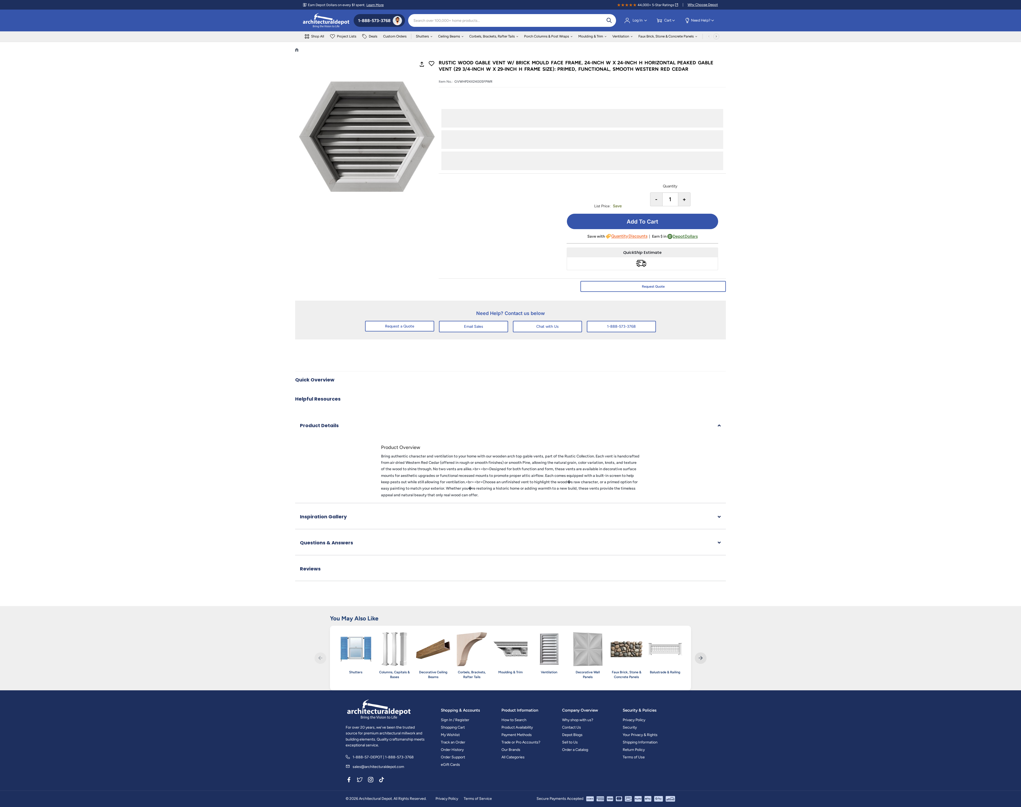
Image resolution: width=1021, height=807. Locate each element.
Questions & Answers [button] (326, 542)
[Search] (609, 20)
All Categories (513, 757)
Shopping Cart (453, 727)
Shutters (422, 36)
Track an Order (453, 742)
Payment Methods (516, 735)
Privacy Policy (634, 720)
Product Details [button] (319, 425)
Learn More (375, 5)
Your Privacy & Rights (640, 735)
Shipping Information (640, 742)
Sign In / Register (455, 720)
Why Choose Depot (703, 5)
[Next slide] (700, 658)
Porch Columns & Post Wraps (546, 36)
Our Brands (510, 749)
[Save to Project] (431, 64)
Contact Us (571, 727)
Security (630, 727)
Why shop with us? (577, 720)
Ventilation (620, 36)
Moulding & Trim (590, 36)
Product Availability (517, 727)
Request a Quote (399, 326)
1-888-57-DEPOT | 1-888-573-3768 (383, 757)
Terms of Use (634, 757)
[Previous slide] (320, 658)
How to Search (513, 720)
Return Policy (634, 749)
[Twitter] (360, 780)
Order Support (453, 757)
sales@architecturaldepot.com (378, 766)
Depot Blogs (572, 735)
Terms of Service (478, 798)
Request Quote (653, 286)
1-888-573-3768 (621, 326)
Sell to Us (570, 742)
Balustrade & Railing (665, 672)
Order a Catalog (575, 749)
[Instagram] (370, 780)
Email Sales (473, 326)
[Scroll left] (709, 36)
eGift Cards (450, 764)
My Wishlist (450, 735)
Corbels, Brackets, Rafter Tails (492, 36)
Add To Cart (642, 221)
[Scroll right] (716, 36)
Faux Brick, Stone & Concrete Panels (666, 36)
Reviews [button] (310, 568)
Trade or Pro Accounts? (520, 742)
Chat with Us (547, 326)
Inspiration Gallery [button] (323, 516)
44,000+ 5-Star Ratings (656, 5)
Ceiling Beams (449, 36)
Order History (452, 749)
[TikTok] (381, 780)
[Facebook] (349, 780)
